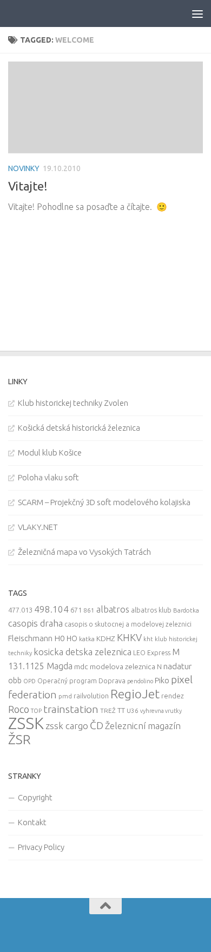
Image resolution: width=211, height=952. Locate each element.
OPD (29, 681)
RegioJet (135, 694)
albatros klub (151, 610)
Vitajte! (28, 186)
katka (87, 638)
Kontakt (32, 822)
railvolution (91, 695)
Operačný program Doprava (81, 680)
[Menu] (197, 13)
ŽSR (19, 739)
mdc (81, 666)
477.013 (20, 610)
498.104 (51, 609)
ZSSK (26, 723)
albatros (112, 609)
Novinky (23, 168)
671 (76, 610)
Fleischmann (30, 638)
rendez (172, 695)
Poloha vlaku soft (48, 477)
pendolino (140, 681)
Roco (18, 709)
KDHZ (105, 638)
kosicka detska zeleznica (82, 652)
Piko (162, 680)
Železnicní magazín (143, 726)
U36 (133, 710)
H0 (59, 638)
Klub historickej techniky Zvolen (73, 402)
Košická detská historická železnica (79, 427)
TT (121, 710)
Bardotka (186, 610)
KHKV (129, 637)
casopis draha (35, 623)
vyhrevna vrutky (161, 711)
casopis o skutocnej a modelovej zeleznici (128, 624)
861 (89, 610)
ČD (96, 725)
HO (72, 638)
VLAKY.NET (38, 527)
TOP (36, 711)
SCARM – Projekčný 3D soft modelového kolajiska (104, 502)
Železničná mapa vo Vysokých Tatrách (84, 551)
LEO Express (151, 652)
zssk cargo (66, 725)
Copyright (35, 797)
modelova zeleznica (122, 666)
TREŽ (108, 710)
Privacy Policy (41, 847)
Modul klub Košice (50, 452)
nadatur (177, 666)
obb (15, 680)
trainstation (70, 709)
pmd (65, 695)
